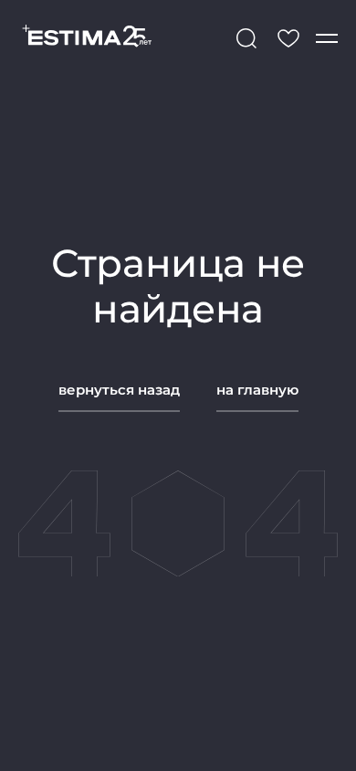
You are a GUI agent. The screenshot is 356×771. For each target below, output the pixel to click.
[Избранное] (288, 38)
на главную (257, 389)
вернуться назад (119, 389)
